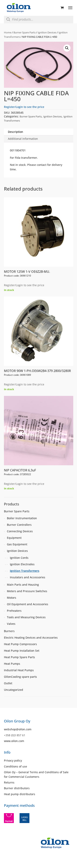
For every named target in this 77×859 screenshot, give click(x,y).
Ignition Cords (19, 558)
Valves (11, 624)
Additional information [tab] (23, 139)
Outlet (8, 683)
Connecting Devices (20, 531)
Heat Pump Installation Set (21, 650)
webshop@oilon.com (17, 729)
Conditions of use (15, 766)
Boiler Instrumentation (22, 518)
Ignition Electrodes (22, 564)
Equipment (14, 538)
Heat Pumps (12, 663)
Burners (9, 631)
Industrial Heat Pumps (19, 670)
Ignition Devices (47, 32)
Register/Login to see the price (24, 107)
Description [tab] (15, 132)
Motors (11, 597)
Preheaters (14, 611)
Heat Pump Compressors (20, 644)
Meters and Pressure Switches (27, 591)
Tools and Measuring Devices (26, 617)
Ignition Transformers (24, 571)
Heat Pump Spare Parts (19, 657)
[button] (66, 48)
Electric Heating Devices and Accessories (31, 637)
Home (7, 32)
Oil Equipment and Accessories (27, 604)
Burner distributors (17, 788)
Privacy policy (13, 760)
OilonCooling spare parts (20, 677)
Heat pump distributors (19, 794)
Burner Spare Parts (24, 32)
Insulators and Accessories (27, 577)
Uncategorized (13, 690)
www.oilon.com (14, 741)
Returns (9, 782)
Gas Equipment (17, 544)
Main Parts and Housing (23, 584)
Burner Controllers (19, 525)
